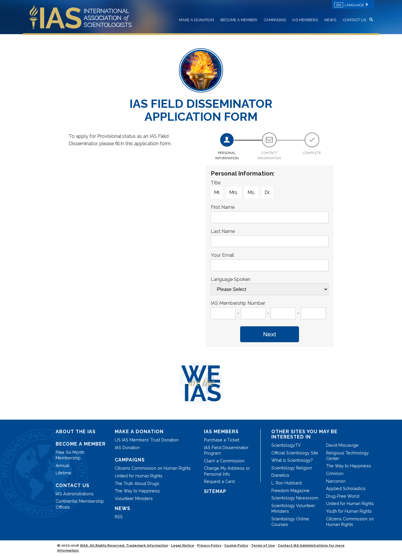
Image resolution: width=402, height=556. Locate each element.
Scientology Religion (291, 467)
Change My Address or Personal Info (227, 471)
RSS (119, 516)
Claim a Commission (224, 460)
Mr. (217, 192)
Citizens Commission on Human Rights (153, 468)
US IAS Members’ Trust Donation (147, 439)
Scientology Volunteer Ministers (293, 508)
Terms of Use (263, 545)
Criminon (334, 473)
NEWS (330, 20)
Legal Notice (182, 545)
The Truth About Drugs (137, 483)
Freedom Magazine (290, 490)
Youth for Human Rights (349, 511)
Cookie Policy (236, 545)
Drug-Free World (342, 496)
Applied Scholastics (346, 488)
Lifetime (63, 472)
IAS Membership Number (238, 303)
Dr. (267, 192)
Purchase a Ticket (221, 439)
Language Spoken (230, 279)
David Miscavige (342, 445)
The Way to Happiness (137, 490)
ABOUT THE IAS (76, 431)
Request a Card (219, 481)
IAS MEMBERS (305, 20)
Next (269, 334)
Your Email (222, 255)
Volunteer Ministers (134, 498)
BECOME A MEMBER (238, 20)
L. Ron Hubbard (286, 482)
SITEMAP (215, 491)
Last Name (223, 231)
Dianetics (280, 475)
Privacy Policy (209, 545)
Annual (62, 465)
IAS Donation (127, 447)
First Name (223, 207)
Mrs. (233, 192)
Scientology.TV (286, 445)
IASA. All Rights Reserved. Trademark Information (124, 545)
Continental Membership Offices (80, 504)
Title (215, 183)
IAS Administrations (75, 493)
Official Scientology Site (294, 452)
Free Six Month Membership (70, 455)
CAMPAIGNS (275, 20)
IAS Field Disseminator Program (226, 450)
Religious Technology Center (347, 455)
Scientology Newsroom (294, 497)
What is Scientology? (292, 460)
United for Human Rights (138, 475)
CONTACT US (354, 20)
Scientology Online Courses (290, 521)
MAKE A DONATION (196, 20)
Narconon (335, 481)
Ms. (251, 192)
